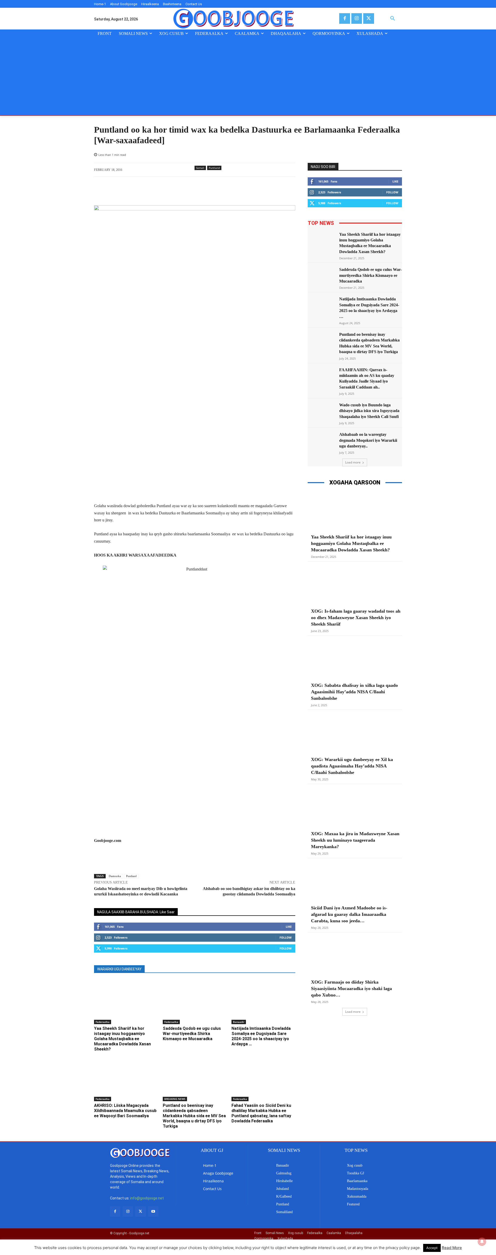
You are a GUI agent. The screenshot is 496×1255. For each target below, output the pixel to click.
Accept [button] (432, 1248)
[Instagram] (356, 18)
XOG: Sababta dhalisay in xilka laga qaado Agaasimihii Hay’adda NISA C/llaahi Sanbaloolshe (354, 692)
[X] (368, 18)
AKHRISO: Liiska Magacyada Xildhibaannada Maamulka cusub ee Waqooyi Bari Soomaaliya (125, 1110)
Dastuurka (115, 876)
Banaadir (238, 1022)
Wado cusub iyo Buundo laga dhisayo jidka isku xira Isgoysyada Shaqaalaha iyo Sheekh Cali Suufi (369, 411)
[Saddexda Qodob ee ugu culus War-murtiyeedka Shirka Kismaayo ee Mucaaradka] (194, 1002)
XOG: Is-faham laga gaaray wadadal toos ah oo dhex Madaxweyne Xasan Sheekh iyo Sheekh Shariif (355, 618)
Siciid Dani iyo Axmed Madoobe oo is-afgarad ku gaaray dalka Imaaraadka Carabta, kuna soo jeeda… (349, 914)
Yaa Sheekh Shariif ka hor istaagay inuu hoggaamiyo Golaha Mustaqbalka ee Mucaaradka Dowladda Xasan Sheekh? (122, 1039)
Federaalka (103, 1022)
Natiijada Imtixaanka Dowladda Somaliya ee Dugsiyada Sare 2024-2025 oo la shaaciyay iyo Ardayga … (261, 1036)
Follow (286, 937)
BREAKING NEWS (174, 1099)
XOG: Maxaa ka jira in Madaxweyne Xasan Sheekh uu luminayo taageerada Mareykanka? (355, 840)
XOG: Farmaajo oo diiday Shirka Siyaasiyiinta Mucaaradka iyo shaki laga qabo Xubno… (351, 988)
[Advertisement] (248, 76)
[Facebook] (344, 18)
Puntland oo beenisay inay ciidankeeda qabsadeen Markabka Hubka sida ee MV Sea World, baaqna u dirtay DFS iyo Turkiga (194, 1116)
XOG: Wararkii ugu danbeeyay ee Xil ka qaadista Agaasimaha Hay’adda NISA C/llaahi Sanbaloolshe (352, 766)
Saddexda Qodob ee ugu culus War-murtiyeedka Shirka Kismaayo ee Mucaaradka (192, 1033)
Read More (452, 1247)
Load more (353, 462)
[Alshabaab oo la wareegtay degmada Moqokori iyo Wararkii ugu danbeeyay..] (322, 442)
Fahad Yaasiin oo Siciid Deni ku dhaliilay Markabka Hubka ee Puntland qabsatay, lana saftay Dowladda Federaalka (261, 1113)
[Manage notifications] (482, 1241)
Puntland (214, 168)
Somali (200, 168)
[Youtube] (153, 1211)
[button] (392, 18)
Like (289, 927)
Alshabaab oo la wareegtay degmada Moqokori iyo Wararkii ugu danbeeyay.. (368, 440)
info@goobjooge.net (147, 1198)
